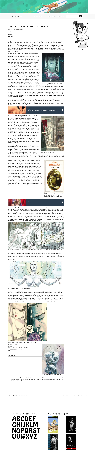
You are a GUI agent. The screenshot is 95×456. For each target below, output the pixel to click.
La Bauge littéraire (17, 16)
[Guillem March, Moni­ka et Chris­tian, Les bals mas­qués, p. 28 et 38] (27, 340)
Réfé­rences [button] (12, 355)
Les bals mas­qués (14, 347)
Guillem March (17, 38)
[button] (12, 119)
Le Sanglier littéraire (19, 29)
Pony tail (82, 49)
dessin (11, 34)
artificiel (13, 38)
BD (8, 34)
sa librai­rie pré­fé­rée (44, 379)
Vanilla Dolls (12, 349)
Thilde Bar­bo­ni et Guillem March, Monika (28, 26)
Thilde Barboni (23, 38)
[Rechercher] (80, 16)
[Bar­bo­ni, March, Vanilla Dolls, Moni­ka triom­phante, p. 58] (35, 287)
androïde (10, 38)
